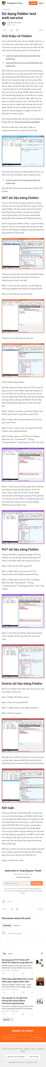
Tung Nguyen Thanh (14, 23)
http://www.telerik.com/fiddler (27, 122)
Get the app (34, 1057)
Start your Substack (17, 1057)
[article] (23, 967)
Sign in (41, 3)
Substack (12, 1062)
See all (6, 1019)
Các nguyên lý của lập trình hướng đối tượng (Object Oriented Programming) (14, 1000)
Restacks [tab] (16, 925)
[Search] (42, 953)
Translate (6, 9)
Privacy (27, 1049)
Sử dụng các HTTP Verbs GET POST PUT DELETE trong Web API (17, 961)
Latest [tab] (10, 954)
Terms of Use (33, 888)
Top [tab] (4, 954)
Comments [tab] (7, 925)
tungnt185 (15, 970)
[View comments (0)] (12, 30)
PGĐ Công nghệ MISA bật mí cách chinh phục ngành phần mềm (17, 980)
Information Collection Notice (24, 891)
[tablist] (11, 925)
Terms (33, 1049)
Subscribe (33, 3)
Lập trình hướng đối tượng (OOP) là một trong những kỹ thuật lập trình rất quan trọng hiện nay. (17, 1007)
